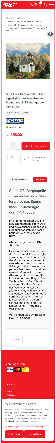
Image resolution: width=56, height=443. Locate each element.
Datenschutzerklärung (33, 426)
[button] (45, 5)
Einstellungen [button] (13, 426)
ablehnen (15, 434)
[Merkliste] (36, 5)
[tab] (18, 178)
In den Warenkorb (37, 146)
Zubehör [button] (40, 179)
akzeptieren (36, 434)
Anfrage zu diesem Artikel (37, 159)
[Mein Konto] (31, 4)
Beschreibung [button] (19, 179)
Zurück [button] (15, 339)
